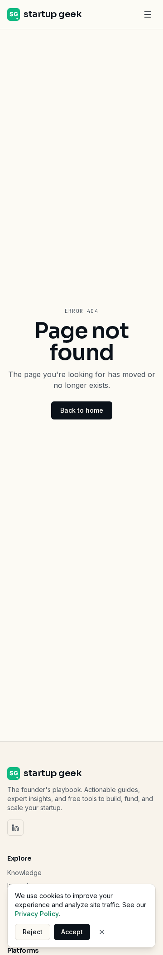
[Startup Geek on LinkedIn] (15, 828)
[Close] (102, 932)
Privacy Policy (37, 914)
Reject (33, 932)
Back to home (81, 410)
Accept (72, 932)
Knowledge (24, 872)
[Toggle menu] (147, 14)
